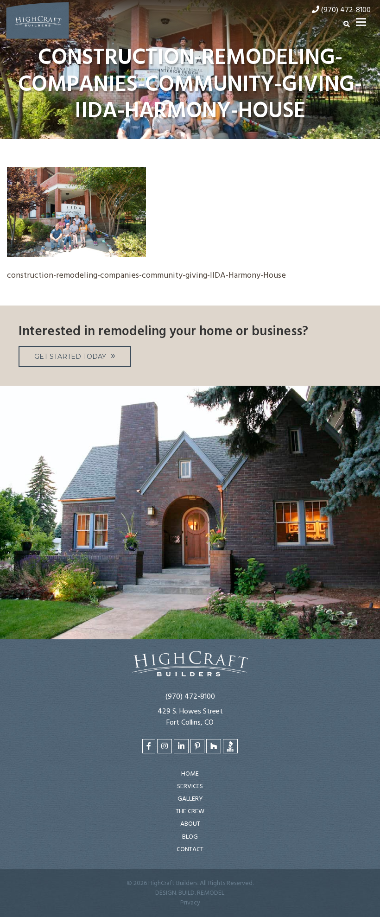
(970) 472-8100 (190, 697)
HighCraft (37, 22)
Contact (190, 849)
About (190, 824)
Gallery (190, 799)
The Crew (190, 811)
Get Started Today (70, 356)
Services (190, 786)
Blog (190, 837)
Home (190, 774)
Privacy (190, 903)
